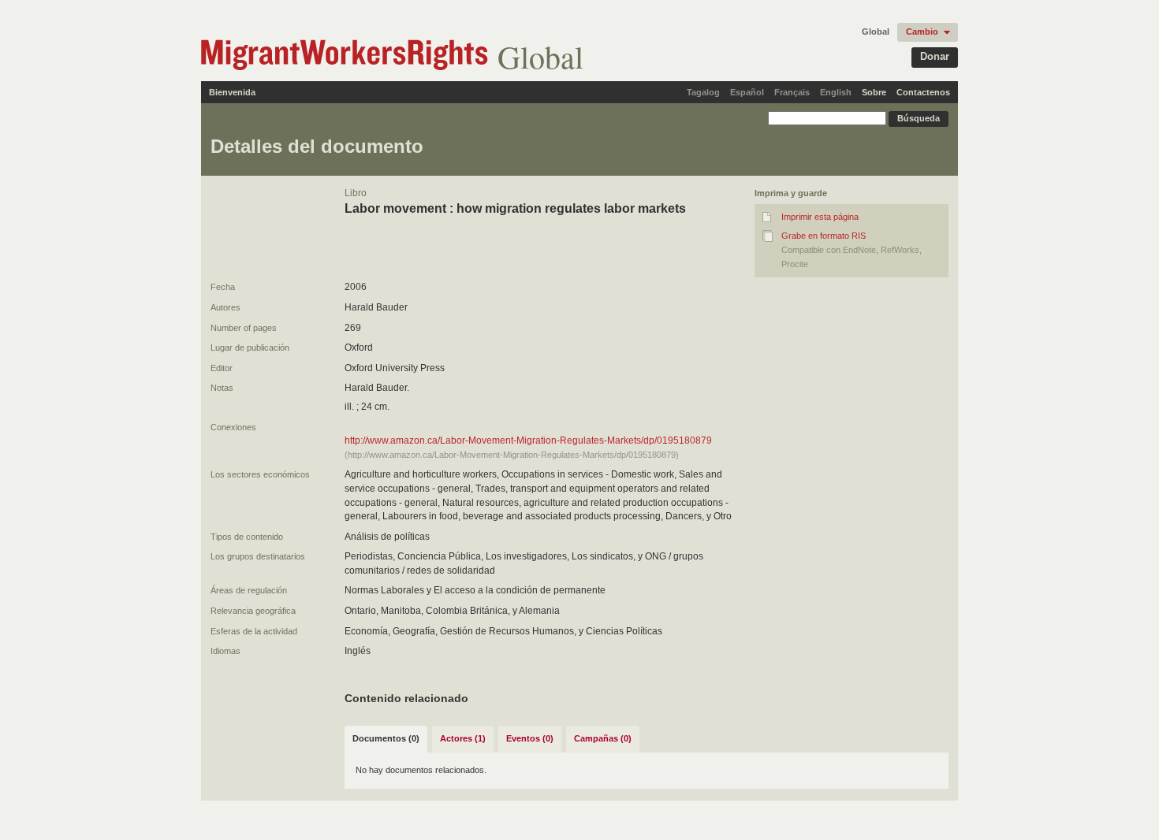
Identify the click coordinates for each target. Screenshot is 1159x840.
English (836, 92)
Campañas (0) (603, 738)
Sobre (874, 92)
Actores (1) (463, 738)
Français (792, 92)
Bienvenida (232, 92)
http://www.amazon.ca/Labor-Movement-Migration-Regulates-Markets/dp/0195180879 (528, 440)
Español (747, 92)
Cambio (922, 31)
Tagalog (703, 92)
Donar (934, 56)
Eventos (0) (529, 738)
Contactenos (923, 92)
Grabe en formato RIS (823, 235)
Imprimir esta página (820, 216)
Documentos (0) (385, 738)
